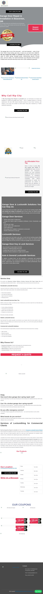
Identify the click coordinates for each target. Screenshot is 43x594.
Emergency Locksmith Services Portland (34, 430)
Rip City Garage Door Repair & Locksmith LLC (24, 591)
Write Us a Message (9, 478)
